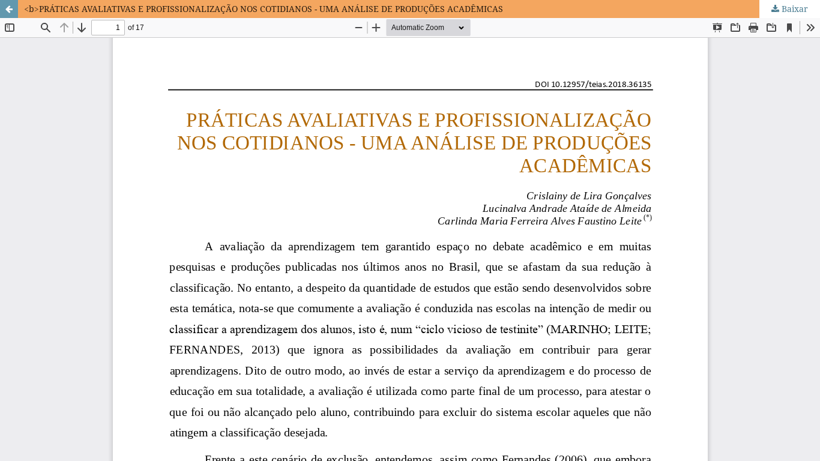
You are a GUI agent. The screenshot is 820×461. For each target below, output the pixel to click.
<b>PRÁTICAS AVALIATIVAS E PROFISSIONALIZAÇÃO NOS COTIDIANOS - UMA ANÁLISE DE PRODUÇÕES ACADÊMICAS (263, 8)
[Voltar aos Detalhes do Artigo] (9, 9)
